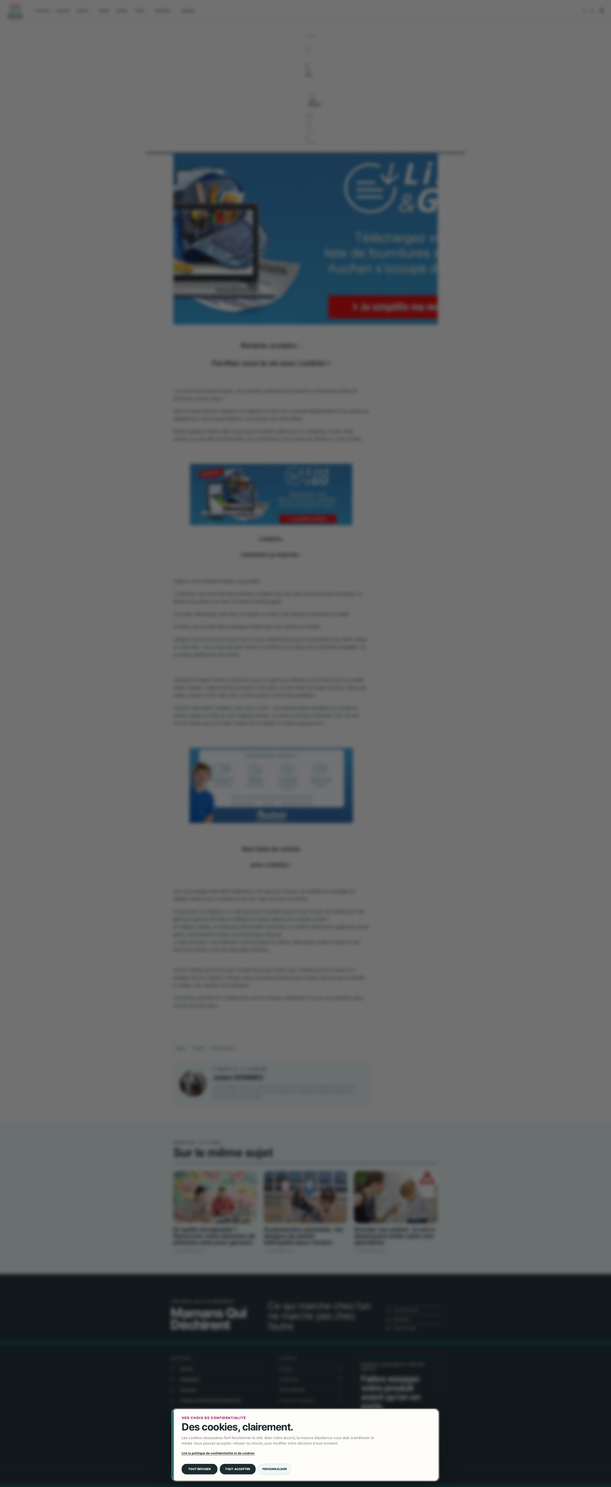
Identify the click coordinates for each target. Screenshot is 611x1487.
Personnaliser (274, 1469)
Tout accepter (237, 1469)
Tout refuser (199, 1469)
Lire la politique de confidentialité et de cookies (218, 1453)
